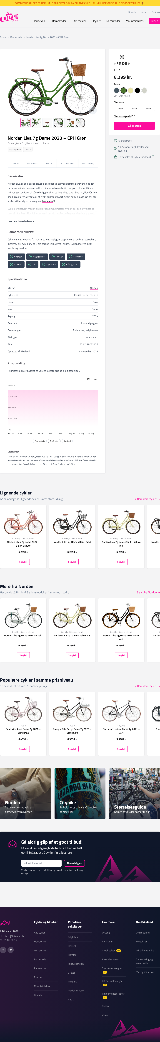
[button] (117, 90)
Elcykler (96, 21)
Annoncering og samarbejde (144, 961)
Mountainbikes (134, 21)
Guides (156, 12)
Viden (144, 12)
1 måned (67, 441)
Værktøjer (107, 941)
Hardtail (72, 955)
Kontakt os (141, 941)
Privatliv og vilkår (145, 950)
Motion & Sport (76, 990)
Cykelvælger (111, 950)
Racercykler (113, 21)
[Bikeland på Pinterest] (11, 950)
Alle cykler (39, 932)
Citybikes (73, 937)
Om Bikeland (143, 932)
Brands (132, 12)
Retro (71, 999)
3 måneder (54, 441)
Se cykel (23, 561)
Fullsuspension (76, 964)
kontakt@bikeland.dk (12, 936)
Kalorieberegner (110, 959)
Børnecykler (79, 21)
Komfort (72, 981)
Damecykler (59, 21)
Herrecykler (39, 21)
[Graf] (88, 378)
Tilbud (154, 21)
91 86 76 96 (10, 940)
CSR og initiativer (145, 972)
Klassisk (72, 946)
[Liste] (95, 378)
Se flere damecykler (145, 499)
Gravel (71, 973)
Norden (94, 288)
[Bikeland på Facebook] (3, 950)
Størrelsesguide (122, 116)
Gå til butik (134, 126)
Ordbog (106, 932)
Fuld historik (40, 441)
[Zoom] (93, 110)
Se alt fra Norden (147, 592)
